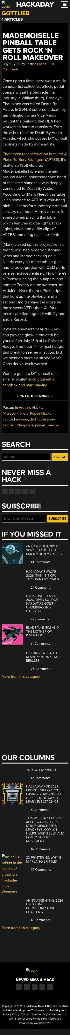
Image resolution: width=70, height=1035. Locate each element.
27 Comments (40, 870)
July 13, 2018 (12, 64)
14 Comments (40, 849)
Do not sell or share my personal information (35, 1018)
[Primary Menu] (64, 4)
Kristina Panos (36, 64)
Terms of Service (31, 1014)
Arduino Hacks (30, 407)
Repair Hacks (40, 413)
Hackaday (35, 4)
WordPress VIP (42, 1023)
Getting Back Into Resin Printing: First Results (43, 657)
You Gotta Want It (42, 770)
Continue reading (42, 397)
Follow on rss (25, 491)
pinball (40, 425)
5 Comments (39, 810)
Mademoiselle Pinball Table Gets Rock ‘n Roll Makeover (33, 46)
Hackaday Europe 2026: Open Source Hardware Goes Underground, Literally (42, 603)
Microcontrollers (15, 413)
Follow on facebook (5, 491)
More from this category (21, 676)
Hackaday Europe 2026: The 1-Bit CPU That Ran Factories (42, 575)
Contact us (32, 491)
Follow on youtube (18, 491)
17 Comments (40, 920)
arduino (22, 419)
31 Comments (40, 643)
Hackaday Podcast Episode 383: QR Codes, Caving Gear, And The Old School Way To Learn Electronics (45, 794)
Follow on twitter (11, 491)
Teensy (53, 425)
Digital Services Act (54, 1014)
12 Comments (40, 778)
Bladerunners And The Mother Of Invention (42, 631)
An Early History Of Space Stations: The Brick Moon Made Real (45, 550)
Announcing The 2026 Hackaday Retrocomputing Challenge (44, 906)
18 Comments (40, 562)
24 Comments (40, 587)
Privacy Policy (11, 1014)
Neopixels (25, 425)
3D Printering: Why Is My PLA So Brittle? (44, 860)
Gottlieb (9, 425)
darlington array (42, 419)
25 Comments (40, 669)
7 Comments (39, 619)
